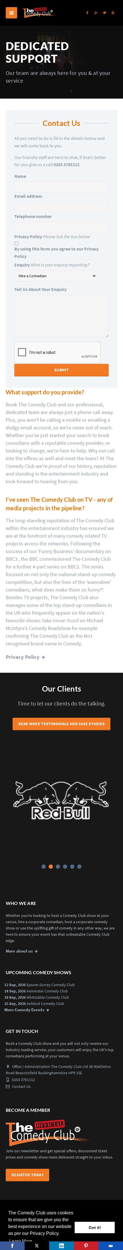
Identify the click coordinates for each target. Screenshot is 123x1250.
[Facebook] (12, 1245)
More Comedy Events (24, 1009)
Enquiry (22, 265)
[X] (37, 1245)
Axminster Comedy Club (47, 991)
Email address (28, 196)
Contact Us (21, 1086)
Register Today (27, 1174)
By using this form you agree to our (56, 252)
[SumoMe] (110, 1245)
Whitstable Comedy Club (48, 997)
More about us (19, 951)
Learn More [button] (20, 1241)
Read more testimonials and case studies (61, 723)
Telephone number (33, 216)
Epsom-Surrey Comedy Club (51, 984)
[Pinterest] (86, 1245)
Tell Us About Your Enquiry (40, 289)
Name (20, 176)
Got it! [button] (95, 1227)
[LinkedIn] (61, 1245)
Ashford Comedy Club (45, 1003)
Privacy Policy (28, 236)
